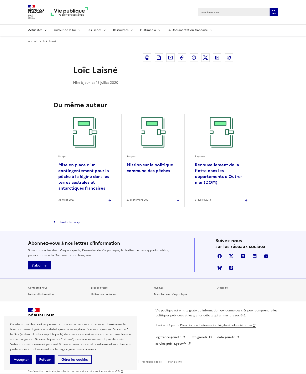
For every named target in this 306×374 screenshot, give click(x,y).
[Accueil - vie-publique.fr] (69, 12)
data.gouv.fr (226, 337)
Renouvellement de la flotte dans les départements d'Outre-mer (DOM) (218, 173)
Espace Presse (99, 288)
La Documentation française (188, 30)
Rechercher (274, 12)
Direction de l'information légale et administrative (216, 325)
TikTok (231, 268)
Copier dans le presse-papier (182, 57)
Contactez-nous (37, 288)
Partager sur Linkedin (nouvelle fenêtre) (217, 57)
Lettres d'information (41, 294)
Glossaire (222, 288)
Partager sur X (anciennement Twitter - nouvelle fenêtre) (205, 57)
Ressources (120, 30)
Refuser (45, 359)
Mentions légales (152, 362)
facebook (219, 256)
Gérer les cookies (74, 359)
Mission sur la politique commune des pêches (150, 168)
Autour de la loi (65, 30)
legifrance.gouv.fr (168, 337)
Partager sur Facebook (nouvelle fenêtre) (194, 57)
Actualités (35, 30)
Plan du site (175, 362)
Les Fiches (94, 30)
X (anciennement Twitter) (231, 256)
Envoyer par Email (170, 57)
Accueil (32, 41)
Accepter (21, 359)
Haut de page (69, 222)
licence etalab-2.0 (108, 371)
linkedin (254, 256)
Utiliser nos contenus (103, 294)
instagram (243, 256)
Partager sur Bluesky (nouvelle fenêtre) (229, 57)
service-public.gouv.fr (171, 344)
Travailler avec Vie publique (170, 294)
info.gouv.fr (199, 337)
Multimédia (148, 30)
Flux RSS (159, 288)
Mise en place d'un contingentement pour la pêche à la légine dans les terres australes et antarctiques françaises (83, 176)
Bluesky (219, 268)
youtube (266, 256)
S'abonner (39, 265)
